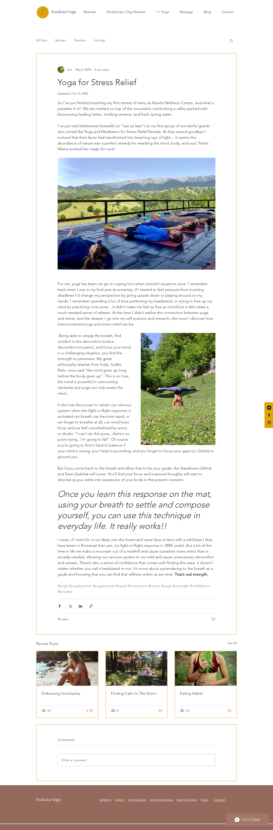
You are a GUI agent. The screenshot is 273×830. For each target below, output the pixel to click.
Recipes (60, 40)
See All (232, 643)
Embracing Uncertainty (61, 693)
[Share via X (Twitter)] (70, 606)
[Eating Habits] (206, 668)
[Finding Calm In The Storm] (136, 668)
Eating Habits (191, 693)
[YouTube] (269, 408)
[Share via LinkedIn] (80, 606)
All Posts (41, 40)
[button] (231, 40)
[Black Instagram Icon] (269, 422)
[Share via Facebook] (60, 606)
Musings (99, 40)
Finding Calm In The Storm (134, 693)
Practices (80, 40)
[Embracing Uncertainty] (67, 668)
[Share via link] (91, 606)
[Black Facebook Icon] (269, 415)
